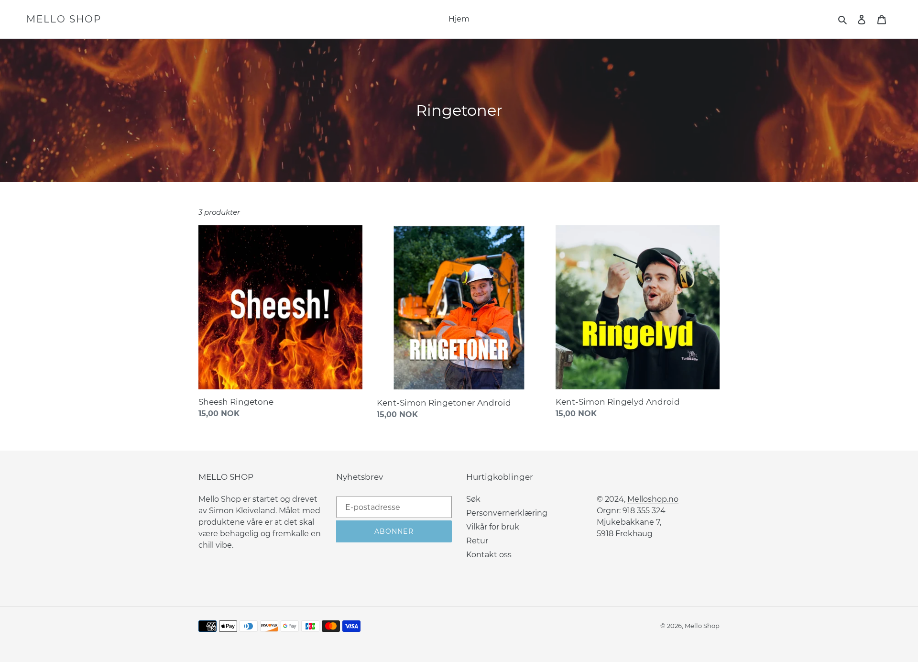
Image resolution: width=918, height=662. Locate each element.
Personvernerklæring (506, 513)
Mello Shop (63, 19)
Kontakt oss (489, 554)
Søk (473, 499)
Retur (477, 540)
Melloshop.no (652, 499)
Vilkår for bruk (492, 526)
